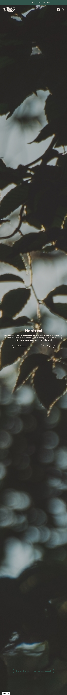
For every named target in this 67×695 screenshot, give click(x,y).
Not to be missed (21, 346)
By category (47, 346)
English (4, 693)
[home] (9, 9)
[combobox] (6, 693)
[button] (62, 9)
